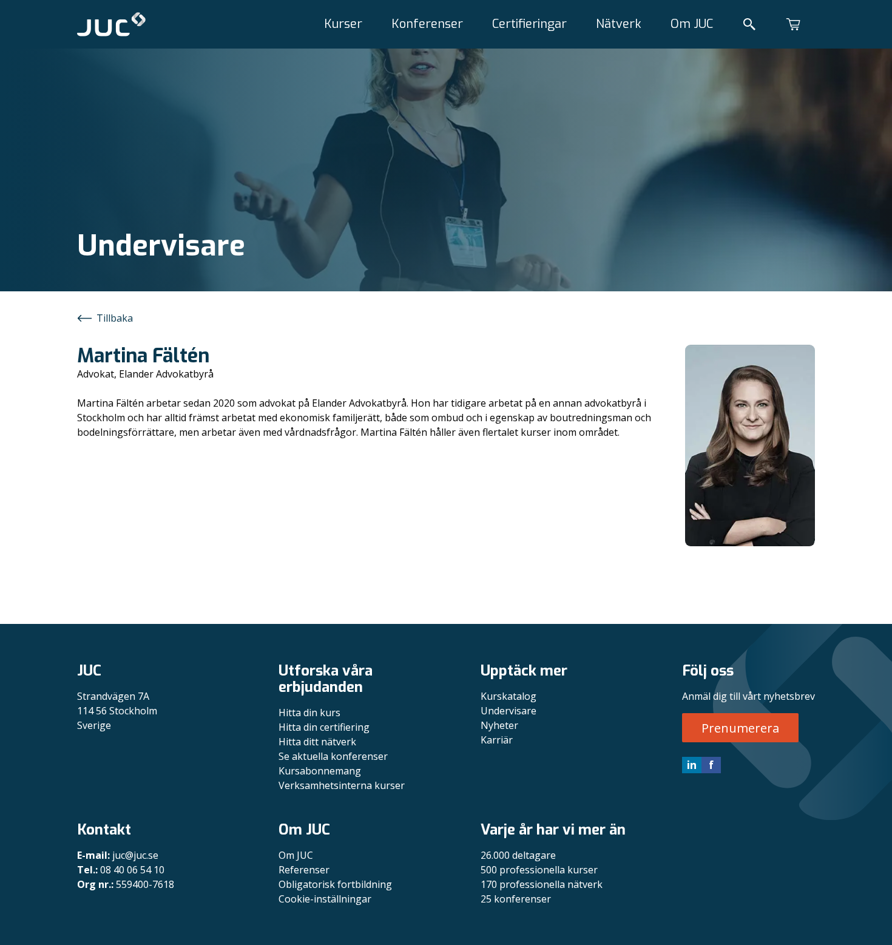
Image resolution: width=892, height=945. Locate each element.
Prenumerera (740, 728)
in (692, 764)
